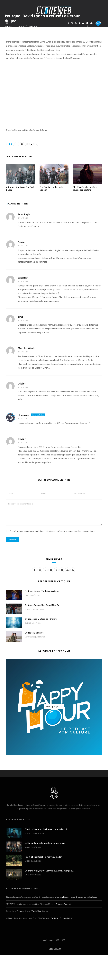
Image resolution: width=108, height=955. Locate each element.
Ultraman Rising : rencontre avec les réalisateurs (76, 897)
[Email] (96, 22)
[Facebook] (87, 22)
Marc (11, 26)
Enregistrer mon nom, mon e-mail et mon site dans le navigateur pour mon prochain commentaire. (52, 531)
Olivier (21, 242)
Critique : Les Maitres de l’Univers (41, 619)
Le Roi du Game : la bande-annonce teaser (45, 843)
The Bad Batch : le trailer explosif (52, 188)
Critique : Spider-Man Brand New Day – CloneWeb (26, 918)
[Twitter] (92, 22)
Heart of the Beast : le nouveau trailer (43, 857)
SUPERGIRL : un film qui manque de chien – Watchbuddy (28, 904)
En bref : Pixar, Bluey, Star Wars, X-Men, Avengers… (49, 870)
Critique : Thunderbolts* (62, 918)
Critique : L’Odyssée (34, 632)
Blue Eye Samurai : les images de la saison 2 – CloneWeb (28, 897)
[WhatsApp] (87, 26)
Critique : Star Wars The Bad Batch (20, 188)
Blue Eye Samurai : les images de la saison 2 (46, 829)
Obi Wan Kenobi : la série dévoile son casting (85, 188)
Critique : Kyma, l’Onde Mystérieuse (42, 591)
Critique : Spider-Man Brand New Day (43, 605)
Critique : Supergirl (64, 904)
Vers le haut (55, 949)
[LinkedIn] (100, 22)
